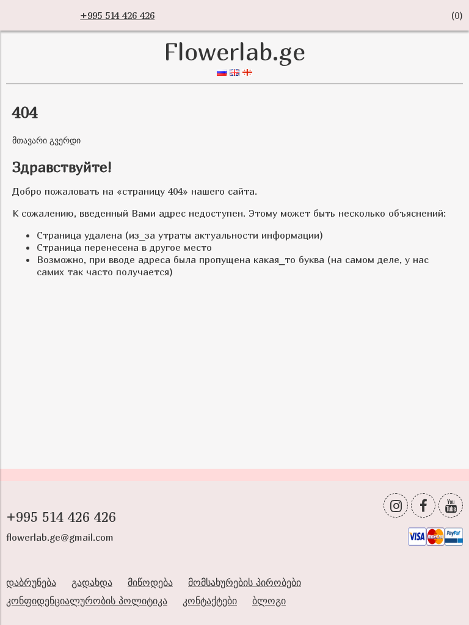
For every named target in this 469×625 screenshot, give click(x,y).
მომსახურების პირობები (244, 582)
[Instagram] (396, 505)
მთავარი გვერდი (46, 140)
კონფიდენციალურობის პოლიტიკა (86, 600)
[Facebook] (423, 505)
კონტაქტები (210, 600)
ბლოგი (269, 600)
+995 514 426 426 (117, 15)
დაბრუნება (31, 582)
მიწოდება (150, 582)
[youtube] (450, 505)
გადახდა (91, 582)
